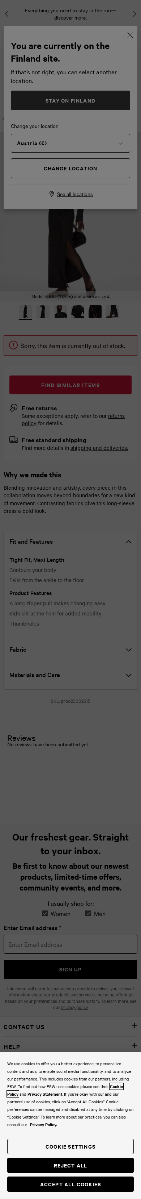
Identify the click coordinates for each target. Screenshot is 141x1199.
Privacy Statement (44, 1094)
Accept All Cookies (70, 1184)
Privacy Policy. (43, 1124)
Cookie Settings (70, 1146)
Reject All (70, 1165)
